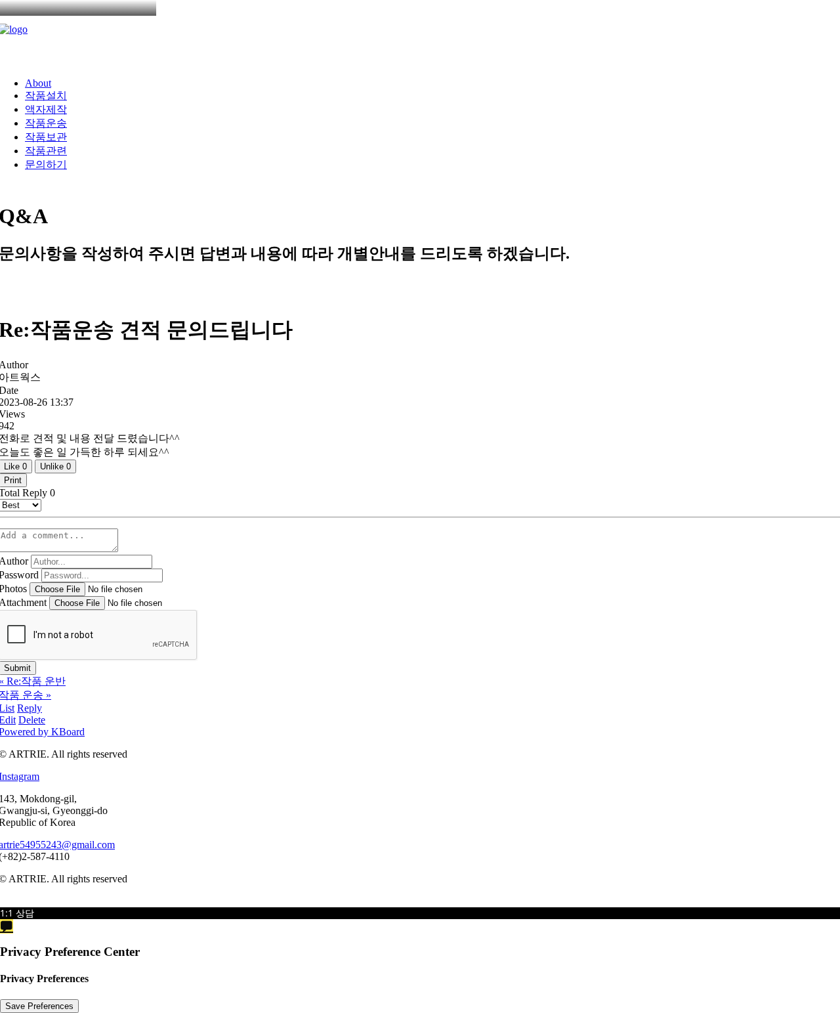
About (38, 83)
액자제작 (46, 109)
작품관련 (46, 150)
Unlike (55, 466)
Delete (31, 719)
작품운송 (46, 123)
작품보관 (46, 136)
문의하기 (46, 164)
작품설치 (46, 95)
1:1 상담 (17, 913)
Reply (29, 708)
